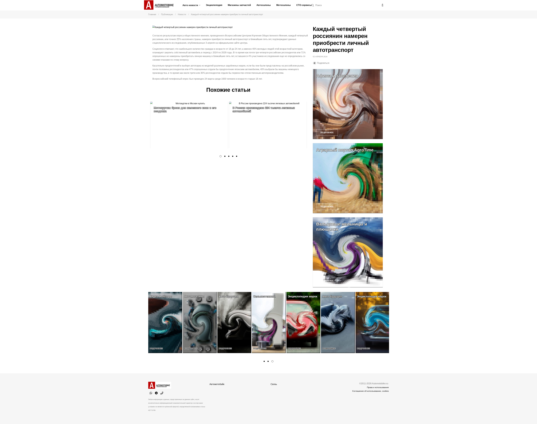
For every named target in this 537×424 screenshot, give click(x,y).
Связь (274, 384)
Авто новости (190, 5)
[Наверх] (529, 416)
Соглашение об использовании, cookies (370, 391)
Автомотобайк (216, 384)
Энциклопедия (214, 5)
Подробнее (327, 132)
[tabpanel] (189, 125)
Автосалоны (263, 5)
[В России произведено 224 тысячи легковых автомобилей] (268, 125)
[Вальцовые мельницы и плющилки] (348, 252)
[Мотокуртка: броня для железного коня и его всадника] (189, 125)
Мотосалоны (283, 5)
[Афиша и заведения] (348, 104)
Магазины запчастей (239, 5)
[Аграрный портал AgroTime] (348, 178)
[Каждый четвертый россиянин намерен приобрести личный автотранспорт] (230, 27)
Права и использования (378, 387)
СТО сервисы (304, 5)
